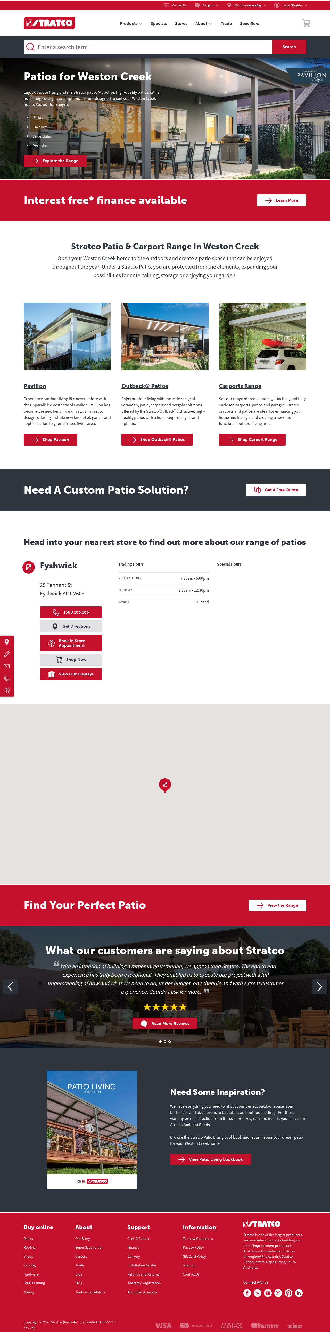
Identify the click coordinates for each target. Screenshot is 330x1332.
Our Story (82, 1238)
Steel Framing (34, 1283)
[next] (319, 986)
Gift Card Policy (194, 1256)
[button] (165, 786)
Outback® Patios (144, 385)
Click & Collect (138, 1238)
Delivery (133, 1256)
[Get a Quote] (7, 654)
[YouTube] (268, 1293)
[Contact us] (7, 666)
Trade (79, 1265)
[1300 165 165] (7, 678)
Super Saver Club (88, 1247)
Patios (28, 1238)
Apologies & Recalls (142, 1292)
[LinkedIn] (299, 1293)
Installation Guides (141, 1265)
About (83, 1227)
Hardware (31, 1274)
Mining (29, 1292)
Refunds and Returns (143, 1274)
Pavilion (35, 385)
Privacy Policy (193, 1247)
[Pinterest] (288, 1293)
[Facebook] (247, 1293)
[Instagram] (278, 1293)
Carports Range (240, 385)
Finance (133, 1247)
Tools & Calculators (90, 1292)
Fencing (30, 1265)
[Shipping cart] (306, 24)
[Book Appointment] (7, 690)
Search (289, 46)
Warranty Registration (144, 1283)
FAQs (79, 1283)
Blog (78, 1274)
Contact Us (191, 1274)
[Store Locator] (7, 642)
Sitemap (189, 1265)
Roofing (30, 1247)
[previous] (10, 986)
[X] (257, 1293)
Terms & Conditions (198, 1238)
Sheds (28, 1256)
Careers (81, 1256)
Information (199, 1227)
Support (138, 1227)
